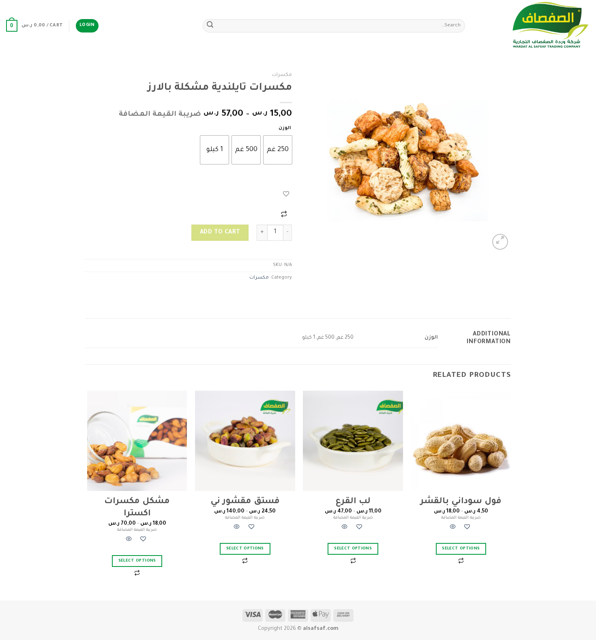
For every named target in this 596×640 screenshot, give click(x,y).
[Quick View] (453, 528)
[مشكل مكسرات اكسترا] (137, 441)
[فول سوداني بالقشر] (461, 441)
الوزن (285, 128)
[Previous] (510, 495)
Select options (461, 549)
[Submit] (210, 26)
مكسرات (282, 75)
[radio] (278, 150)
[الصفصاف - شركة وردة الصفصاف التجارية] (533, 26)
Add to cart (220, 232)
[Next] (87, 495)
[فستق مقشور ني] (245, 441)
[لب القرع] (353, 441)
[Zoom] (500, 242)
